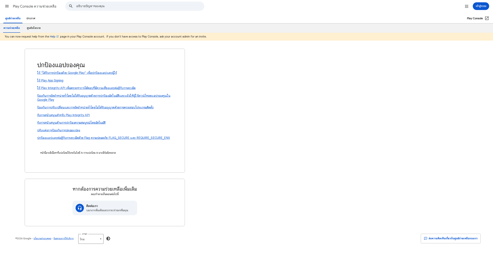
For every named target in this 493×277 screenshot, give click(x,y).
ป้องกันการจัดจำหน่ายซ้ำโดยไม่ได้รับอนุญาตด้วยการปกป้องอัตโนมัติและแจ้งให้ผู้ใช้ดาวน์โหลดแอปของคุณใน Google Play (103, 98)
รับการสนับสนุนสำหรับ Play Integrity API (63, 115)
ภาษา (84, 233)
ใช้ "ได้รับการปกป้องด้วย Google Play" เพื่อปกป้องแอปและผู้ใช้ (77, 73)
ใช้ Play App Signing (50, 81)
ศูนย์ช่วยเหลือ (13, 18)
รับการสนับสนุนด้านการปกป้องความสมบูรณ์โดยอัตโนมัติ (71, 123)
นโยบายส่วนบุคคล (42, 238)
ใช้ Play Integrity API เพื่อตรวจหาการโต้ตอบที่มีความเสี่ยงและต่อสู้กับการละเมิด (86, 88)
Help (52, 36)
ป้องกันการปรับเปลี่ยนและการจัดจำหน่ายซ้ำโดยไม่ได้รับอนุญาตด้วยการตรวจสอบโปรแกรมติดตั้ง (95, 107)
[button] (7, 6)
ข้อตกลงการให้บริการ (64, 238)
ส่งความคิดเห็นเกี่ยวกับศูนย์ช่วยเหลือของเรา (453, 238)
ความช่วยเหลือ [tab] (11, 28)
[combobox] (140, 6)
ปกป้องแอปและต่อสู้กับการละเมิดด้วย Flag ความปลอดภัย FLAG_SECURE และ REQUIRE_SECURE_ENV (103, 138)
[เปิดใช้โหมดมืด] (108, 238)
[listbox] (91, 239)
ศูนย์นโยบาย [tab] (34, 28)
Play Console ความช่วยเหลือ (34, 6)
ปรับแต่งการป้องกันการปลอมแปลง (58, 130)
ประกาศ (30, 18)
